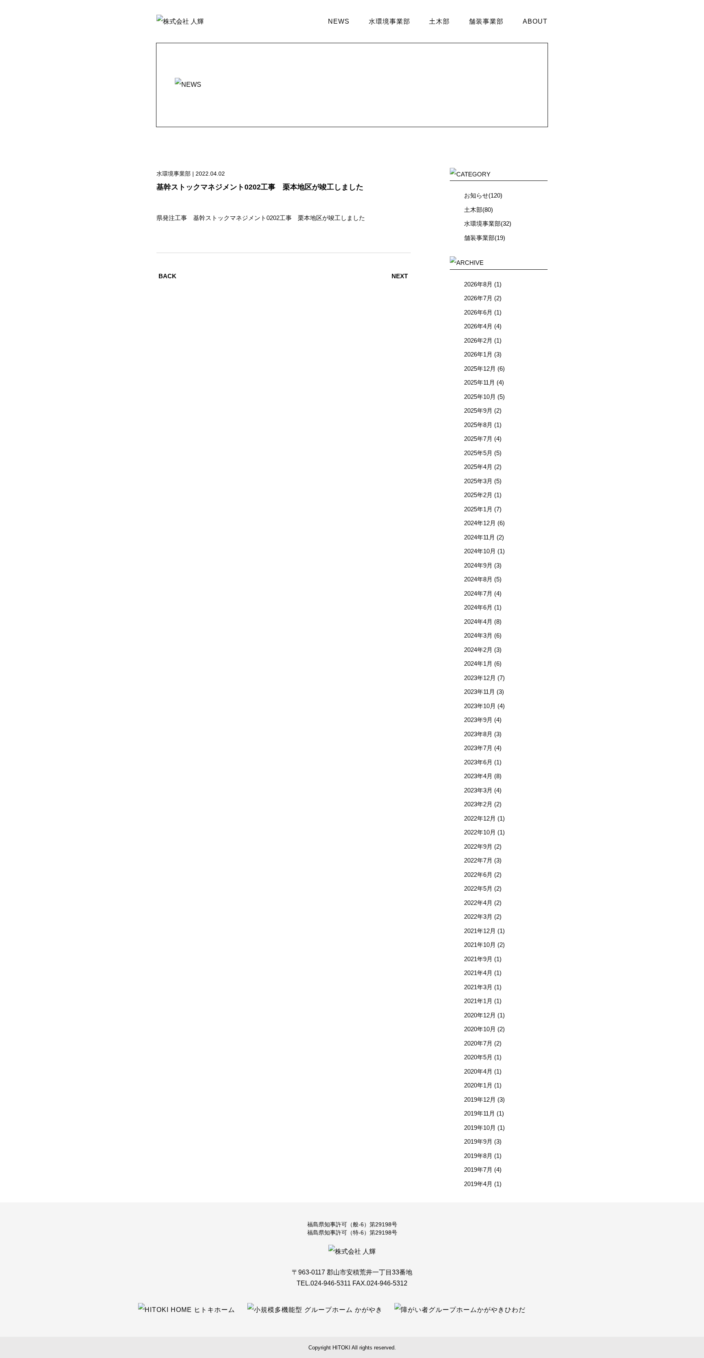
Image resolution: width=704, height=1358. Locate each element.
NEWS (339, 21)
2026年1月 (478, 354)
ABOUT (535, 21)
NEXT (400, 276)
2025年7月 (478, 438)
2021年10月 (480, 944)
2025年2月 (478, 494)
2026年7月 (478, 298)
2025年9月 (478, 410)
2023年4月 (478, 776)
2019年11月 (479, 1113)
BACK (167, 276)
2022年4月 (478, 902)
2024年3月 (478, 635)
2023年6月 (478, 762)
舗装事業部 (486, 21)
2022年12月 (480, 818)
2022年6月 (478, 874)
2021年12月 (480, 930)
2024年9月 (478, 565)
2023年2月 (478, 804)
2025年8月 (478, 424)
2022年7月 (478, 860)
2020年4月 (478, 1071)
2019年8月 (478, 1155)
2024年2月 (478, 649)
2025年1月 (478, 509)
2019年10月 (480, 1127)
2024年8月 (478, 579)
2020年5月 (478, 1057)
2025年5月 (478, 452)
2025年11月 (479, 382)
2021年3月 (478, 987)
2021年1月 (478, 1000)
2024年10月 (480, 551)
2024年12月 (480, 522)
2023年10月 (480, 705)
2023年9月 (478, 719)
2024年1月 (478, 663)
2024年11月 (479, 537)
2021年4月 (478, 972)
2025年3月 (478, 481)
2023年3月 (478, 790)
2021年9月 (478, 958)
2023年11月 (479, 691)
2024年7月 (478, 593)
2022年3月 (478, 916)
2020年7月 (478, 1043)
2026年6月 (478, 312)
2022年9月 (478, 846)
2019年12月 (480, 1099)
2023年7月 (478, 747)
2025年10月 (480, 396)
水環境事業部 (389, 21)
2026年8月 (478, 284)
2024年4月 (478, 621)
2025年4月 (478, 466)
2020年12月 (480, 1015)
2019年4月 (478, 1183)
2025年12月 (480, 368)
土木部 (439, 21)
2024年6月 (478, 607)
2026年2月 (478, 340)
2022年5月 (478, 888)
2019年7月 (478, 1169)
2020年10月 (480, 1029)
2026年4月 (478, 326)
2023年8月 (478, 734)
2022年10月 (480, 832)
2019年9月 (478, 1141)
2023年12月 (480, 677)
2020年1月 (478, 1085)
